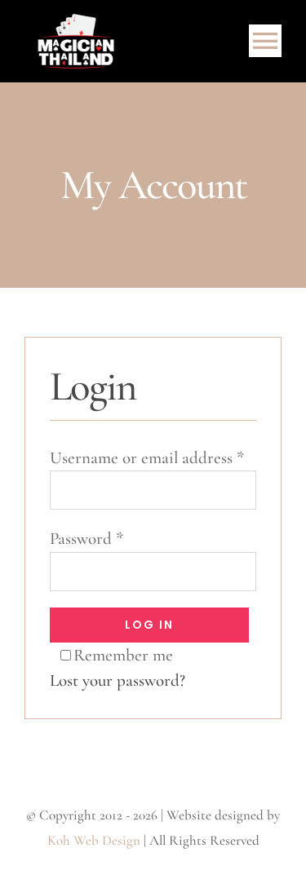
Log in (149, 624)
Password (86, 538)
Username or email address (147, 458)
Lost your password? (117, 680)
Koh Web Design (93, 840)
